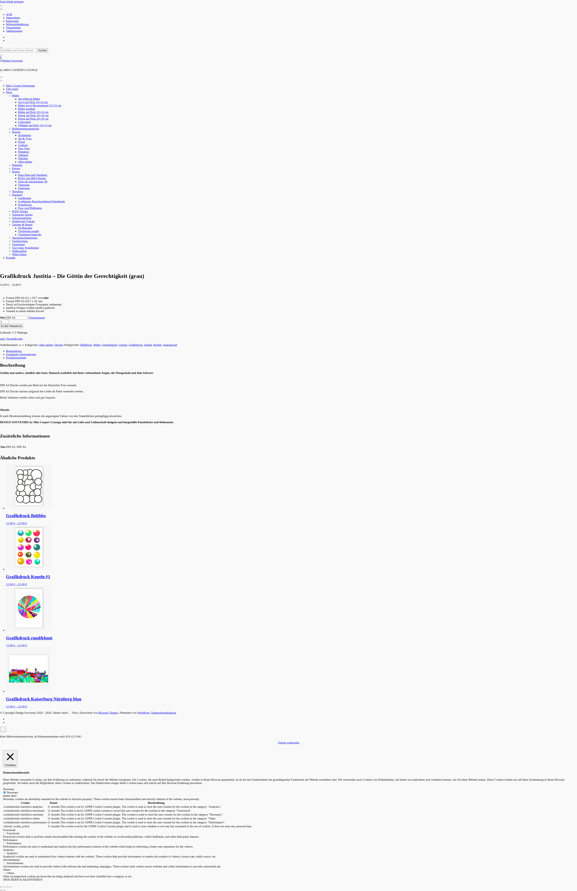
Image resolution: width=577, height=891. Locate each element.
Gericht (123, 344)
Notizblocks (25, 204)
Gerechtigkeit (109, 344)
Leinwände (24, 122)
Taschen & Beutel (22, 224)
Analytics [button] (8, 849)
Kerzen (16, 168)
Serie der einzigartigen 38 (32, 181)
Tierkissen (24, 184)
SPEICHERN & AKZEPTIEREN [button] (22, 879)
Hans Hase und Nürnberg (32, 175)
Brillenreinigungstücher (25, 128)
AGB (9, 14)
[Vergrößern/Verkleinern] (1, 886)
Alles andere (25, 161)
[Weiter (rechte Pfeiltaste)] (4, 890)
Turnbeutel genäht (28, 231)
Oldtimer (23, 155)
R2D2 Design (20, 211)
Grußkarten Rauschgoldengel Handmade (41, 201)
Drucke (16, 132)
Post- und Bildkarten (30, 208)
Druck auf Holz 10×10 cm (33, 115)
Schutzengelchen (21, 218)
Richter (157, 344)
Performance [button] (10, 840)
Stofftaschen (25, 227)
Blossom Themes (108, 712)
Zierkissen (24, 188)
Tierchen (23, 158)
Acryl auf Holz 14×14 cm (33, 102)
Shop (9, 92)
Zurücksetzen (37, 317)
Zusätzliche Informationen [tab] (21, 354)
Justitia (148, 344)
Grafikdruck (136, 344)
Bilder (15, 95)
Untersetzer (18, 244)
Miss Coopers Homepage (20, 85)
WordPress (143, 712)
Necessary (12, 792)
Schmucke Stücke (22, 214)
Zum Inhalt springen (12, 1)
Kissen (16, 171)
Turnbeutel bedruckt (29, 234)
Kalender (17, 165)
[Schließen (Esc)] (10, 886)
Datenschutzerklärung (163, 712)
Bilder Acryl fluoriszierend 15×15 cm (39, 105)
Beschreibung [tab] (14, 351)
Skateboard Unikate (23, 221)
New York (24, 148)
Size (2, 317)
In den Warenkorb (11, 326)
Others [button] (7, 869)
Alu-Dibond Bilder (29, 98)
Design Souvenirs (5, 65)
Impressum (12, 21)
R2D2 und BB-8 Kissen (32, 178)
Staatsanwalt (170, 344)
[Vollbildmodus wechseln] (4, 886)
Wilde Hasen (19, 254)
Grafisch (23, 145)
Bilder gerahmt (26, 108)
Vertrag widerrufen (288, 742)
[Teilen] (7, 886)
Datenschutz (13, 17)
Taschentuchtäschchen (24, 237)
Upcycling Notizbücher (25, 247)
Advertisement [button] (11, 859)
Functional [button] (9, 830)
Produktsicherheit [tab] (16, 357)
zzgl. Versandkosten (11, 338)
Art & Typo (25, 138)
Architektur (24, 135)
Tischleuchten (20, 241)
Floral (21, 141)
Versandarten (13, 27)
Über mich (12, 89)
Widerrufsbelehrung (17, 24)
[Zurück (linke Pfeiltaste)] (1, 890)
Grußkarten (24, 198)
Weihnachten (19, 251)
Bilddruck (86, 344)
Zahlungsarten (14, 30)
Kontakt (10, 257)
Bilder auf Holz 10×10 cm (33, 112)
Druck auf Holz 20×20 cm (33, 118)
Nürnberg (23, 151)
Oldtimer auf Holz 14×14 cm (35, 125)
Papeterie (17, 194)
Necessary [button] (8, 789)
